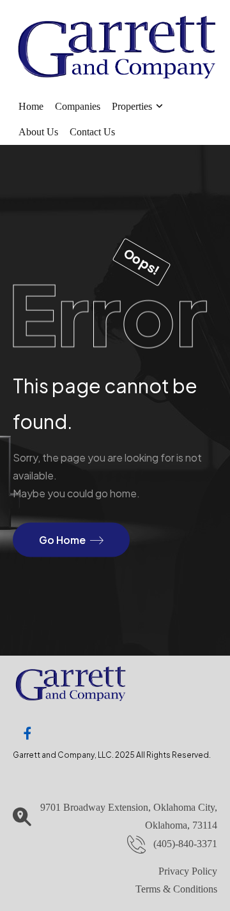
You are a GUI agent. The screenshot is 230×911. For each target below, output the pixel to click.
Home (31, 106)
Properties (132, 106)
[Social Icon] (27, 733)
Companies (77, 106)
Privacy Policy (187, 871)
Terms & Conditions (176, 889)
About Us (38, 131)
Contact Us (92, 131)
